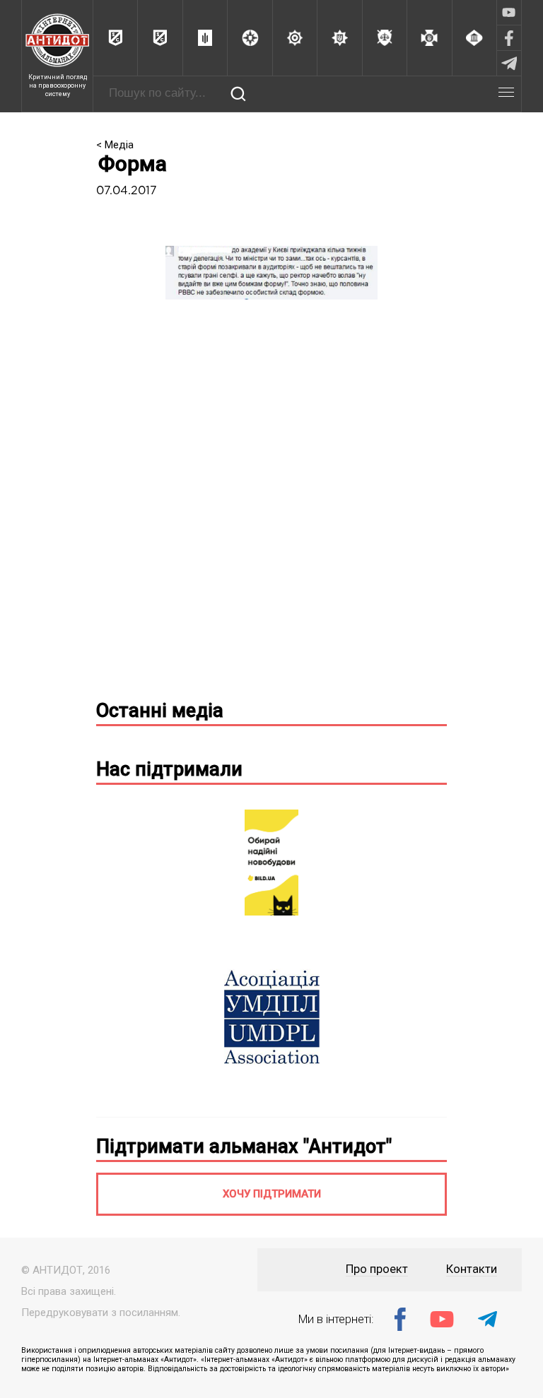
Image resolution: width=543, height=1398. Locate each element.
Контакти (471, 1269)
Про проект (377, 1269)
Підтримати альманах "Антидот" (244, 1146)
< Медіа (115, 144)
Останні (159, 710)
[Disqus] (271, 505)
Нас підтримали (169, 769)
